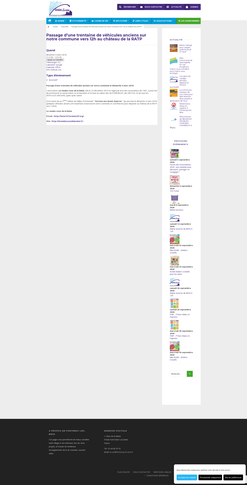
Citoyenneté (79, 21)
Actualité (176, 7)
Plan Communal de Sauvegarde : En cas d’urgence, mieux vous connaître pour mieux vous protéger (181, 66)
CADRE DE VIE (101, 21)
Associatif (64, 27)
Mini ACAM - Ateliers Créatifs (179, 251)
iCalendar (50, 67)
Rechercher (130, 7)
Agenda (194, 7)
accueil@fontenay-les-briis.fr (121, 452)
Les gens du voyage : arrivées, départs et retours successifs (180, 81)
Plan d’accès (123, 472)
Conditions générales (157, 475)
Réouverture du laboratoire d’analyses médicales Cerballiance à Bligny (181, 122)
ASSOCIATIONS (164, 21)
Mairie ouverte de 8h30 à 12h (181, 230)
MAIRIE (61, 21)
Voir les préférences (233, 477)
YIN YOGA (174, 191)
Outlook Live (55, 69)
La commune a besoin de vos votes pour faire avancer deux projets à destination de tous (181, 95)
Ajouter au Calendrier (55, 60)
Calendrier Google (54, 64)
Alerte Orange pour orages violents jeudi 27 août (185, 48)
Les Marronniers (190, 21)
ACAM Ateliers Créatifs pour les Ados (180, 272)
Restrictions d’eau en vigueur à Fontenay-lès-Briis (185, 108)
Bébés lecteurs (176, 210)
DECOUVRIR (121, 21)
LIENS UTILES (141, 21)
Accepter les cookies (187, 477)
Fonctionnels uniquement (210, 477)
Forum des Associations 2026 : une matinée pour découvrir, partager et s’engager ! (180, 168)
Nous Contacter (153, 7)
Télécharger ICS (53, 62)
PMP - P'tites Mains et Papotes (180, 315)
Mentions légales (162, 472)
